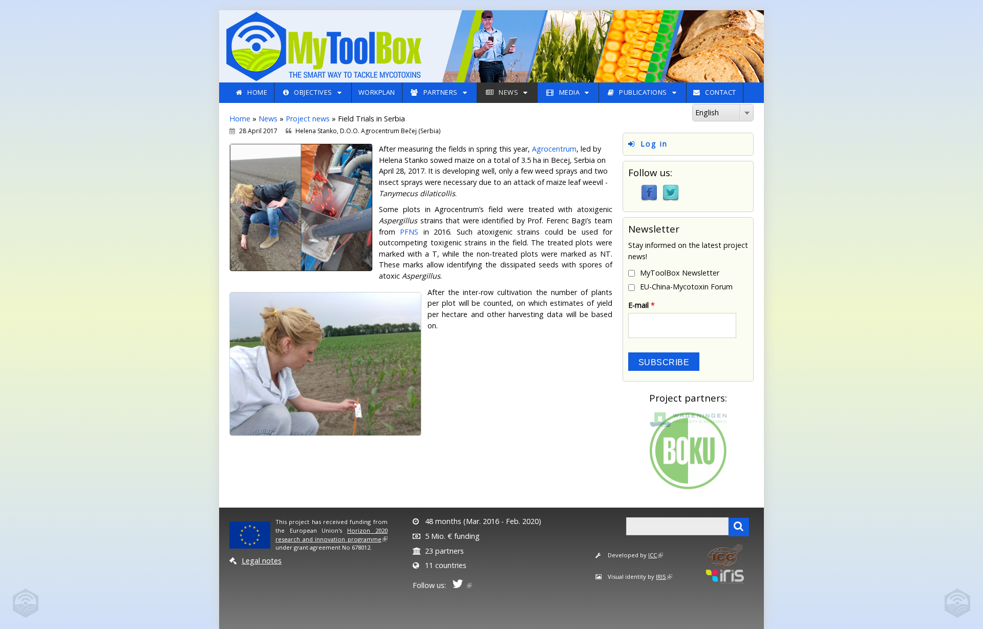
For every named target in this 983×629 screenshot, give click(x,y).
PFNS (409, 232)
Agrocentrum (554, 149)
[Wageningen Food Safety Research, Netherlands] (688, 419)
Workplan (376, 92)
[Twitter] (671, 192)
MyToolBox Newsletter (679, 273)
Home (257, 92)
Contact (720, 92)
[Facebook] (649, 192)
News (508, 92)
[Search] (739, 527)
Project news (308, 118)
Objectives (313, 92)
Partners (440, 92)
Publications (643, 92)
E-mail (641, 305)
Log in (654, 144)
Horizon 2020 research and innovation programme (331, 535)
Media (569, 92)
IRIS (661, 576)
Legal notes (262, 560)
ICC (652, 555)
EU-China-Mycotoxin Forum (686, 286)
